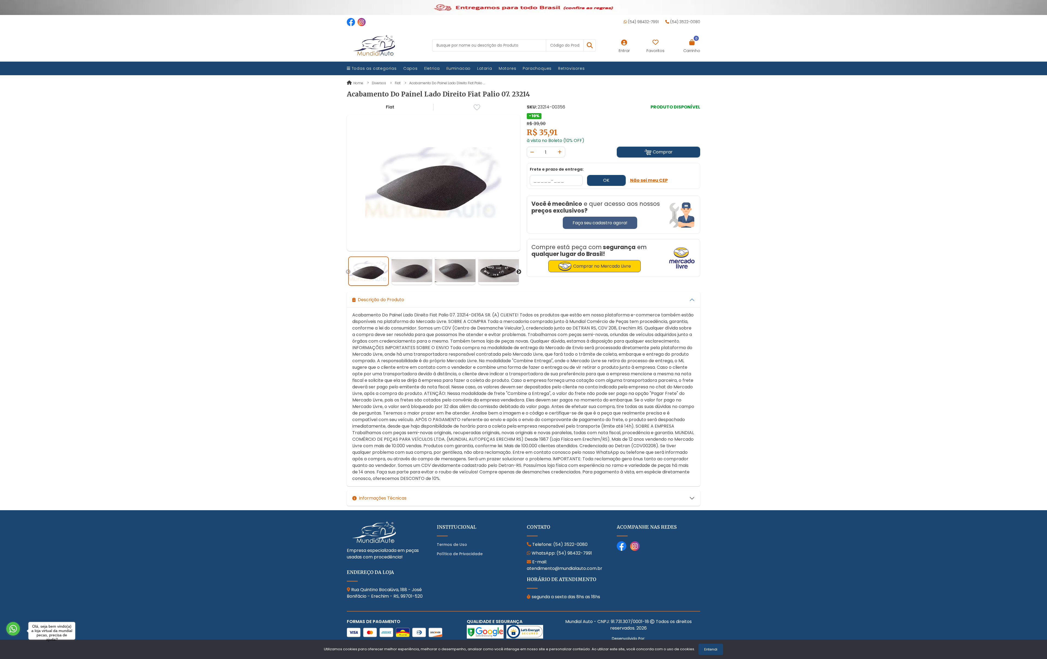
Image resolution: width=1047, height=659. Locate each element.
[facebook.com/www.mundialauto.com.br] (351, 22)
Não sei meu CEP (649, 180)
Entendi (710, 649)
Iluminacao (458, 68)
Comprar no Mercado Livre (602, 266)
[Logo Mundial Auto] (374, 45)
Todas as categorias (373, 68)
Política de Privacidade (460, 554)
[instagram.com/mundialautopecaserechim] (361, 22)
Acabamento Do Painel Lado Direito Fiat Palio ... (447, 83)
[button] (589, 45)
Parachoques (537, 68)
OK (606, 180)
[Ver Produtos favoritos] (655, 42)
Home (358, 83)
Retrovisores (571, 68)
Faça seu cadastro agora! (600, 223)
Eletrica (432, 68)
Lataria (484, 68)
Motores (507, 68)
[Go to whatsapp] (13, 629)
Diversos (379, 83)
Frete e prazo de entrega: (556, 169)
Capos (410, 68)
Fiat (398, 83)
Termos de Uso (452, 544)
